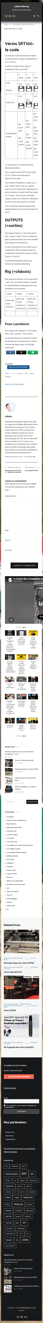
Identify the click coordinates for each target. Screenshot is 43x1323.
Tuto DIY (9, 895)
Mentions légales (10, 1152)
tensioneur (20, 1228)
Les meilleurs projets (14, 849)
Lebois (7, 373)
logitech (9, 1186)
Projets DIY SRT (12, 874)
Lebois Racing (21, 6)
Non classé (10, 859)
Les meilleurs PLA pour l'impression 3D (20, 845)
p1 (15, 1192)
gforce (8, 1180)
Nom (7, 530)
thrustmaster (10, 1234)
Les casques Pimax (31, 469)
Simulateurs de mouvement (18, 367)
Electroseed (9, 1136)
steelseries (9, 1228)
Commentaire (11, 496)
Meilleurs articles (12, 856)
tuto (20, 1234)
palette (22, 1192)
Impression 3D (11, 831)
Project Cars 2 (11, 870)
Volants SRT (11, 906)
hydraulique (33, 1180)
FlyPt (34, 172)
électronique (10, 1246)
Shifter (9, 1216)
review (8, 1211)
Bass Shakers (11, 824)
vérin (25, 1240)
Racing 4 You (10, 1132)
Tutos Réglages (12, 899)
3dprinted (14, 1166)
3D (6, 1166)
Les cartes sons (12, 842)
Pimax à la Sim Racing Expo (24, 760)
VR (8, 909)
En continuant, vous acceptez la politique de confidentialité (20, 1106)
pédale (8, 1204)
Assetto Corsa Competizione (16, 820)
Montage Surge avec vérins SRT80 (26, 769)
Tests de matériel (12, 891)
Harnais (22, 1180)
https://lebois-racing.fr (16, 456)
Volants (9, 902)
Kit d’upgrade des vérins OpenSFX (19, 1047)
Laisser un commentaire (24, 565)
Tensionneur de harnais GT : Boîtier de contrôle (13, 470)
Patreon (32, 1192)
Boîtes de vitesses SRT (14, 827)
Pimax (8, 1198)
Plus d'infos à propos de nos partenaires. (20, 1149)
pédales (18, 1204)
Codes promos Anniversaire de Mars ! (25, 779)
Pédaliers (10, 866)
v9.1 (27, 1234)
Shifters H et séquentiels (15, 881)
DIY (24, 1174)
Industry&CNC (10, 1139)
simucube (9, 1223)
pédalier (30, 1204)
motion (19, 1186)
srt (24, 1223)
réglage (29, 1211)
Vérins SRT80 (10, 1010)
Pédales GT (10, 863)
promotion (28, 1198)
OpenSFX (8, 1192)
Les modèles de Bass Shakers (17, 852)
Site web (8, 550)
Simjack (18, 1216)
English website (10, 1088)
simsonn (27, 1216)
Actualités (10, 817)
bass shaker (12, 1174)
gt (15, 1180)
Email (6, 1098)
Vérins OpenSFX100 (13, 972)
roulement (18, 1211)
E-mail (8, 540)
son (17, 1223)
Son (8, 888)
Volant (9, 1240)
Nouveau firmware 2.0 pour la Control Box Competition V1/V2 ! (19, 753)
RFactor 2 (10, 877)
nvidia (28, 1186)
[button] (24, 627)
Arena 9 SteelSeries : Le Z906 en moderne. (25, 788)
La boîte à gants (12, 835)
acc (23, 1166)
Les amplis (10, 838)
